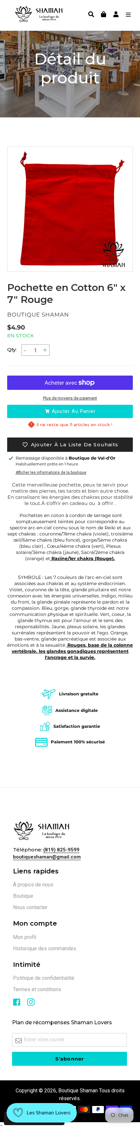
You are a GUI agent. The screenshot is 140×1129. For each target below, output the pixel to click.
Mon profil (24, 937)
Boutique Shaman (78, 1090)
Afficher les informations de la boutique (51, 472)
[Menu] (126, 15)
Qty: (12, 349)
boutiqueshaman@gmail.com (47, 857)
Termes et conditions (37, 989)
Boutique (23, 896)
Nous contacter (30, 907)
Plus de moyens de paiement (70, 398)
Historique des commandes (44, 948)
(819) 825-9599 (61, 850)
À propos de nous (33, 885)
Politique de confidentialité (43, 978)
